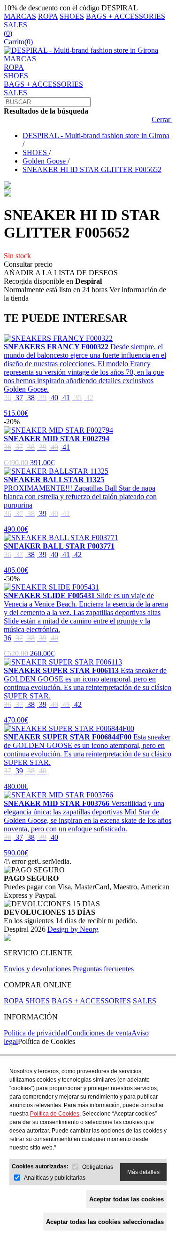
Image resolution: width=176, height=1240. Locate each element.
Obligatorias (97, 1167)
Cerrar (162, 119)
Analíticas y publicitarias (54, 1177)
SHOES (72, 16)
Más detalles (143, 1172)
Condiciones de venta (99, 1033)
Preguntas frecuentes (103, 969)
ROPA (48, 16)
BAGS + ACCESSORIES (125, 16)
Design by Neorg (73, 929)
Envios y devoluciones (37, 969)
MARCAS (20, 16)
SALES (15, 25)
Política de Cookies (46, 1041)
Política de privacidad (36, 1033)
